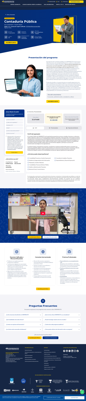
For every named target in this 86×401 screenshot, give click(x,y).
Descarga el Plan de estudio (50, 237)
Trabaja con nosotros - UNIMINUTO (49, 367)
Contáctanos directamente (50, 337)
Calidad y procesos (47, 354)
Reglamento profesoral (28, 357)
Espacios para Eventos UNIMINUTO (49, 352)
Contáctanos (65, 1)
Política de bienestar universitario (30, 359)
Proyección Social (70, 4)
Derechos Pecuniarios (28, 350)
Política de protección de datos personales (31, 361)
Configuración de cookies (53, 397)
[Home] (8, 1)
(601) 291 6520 (17, 163)
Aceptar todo (74, 397)
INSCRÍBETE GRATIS (11, 42)
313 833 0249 (8, 167)
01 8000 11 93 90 (73, 357)
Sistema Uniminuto (15, 4)
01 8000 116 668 (9, 163)
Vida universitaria (49, 4)
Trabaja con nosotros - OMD (48, 369)
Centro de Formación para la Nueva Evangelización (52, 358)
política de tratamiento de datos (14, 149)
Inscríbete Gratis (75, 1)
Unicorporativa (46, 365)
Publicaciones (46, 363)
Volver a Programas (11, 14)
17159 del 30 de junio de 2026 (33, 26)
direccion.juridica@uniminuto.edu (11, 361)
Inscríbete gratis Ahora (34, 237)
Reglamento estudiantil (28, 355)
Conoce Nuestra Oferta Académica (32, 4)
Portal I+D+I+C (60, 4)
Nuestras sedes (52, 1)
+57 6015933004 (69, 356)
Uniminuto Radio (46, 350)
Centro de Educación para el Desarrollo (50, 356)
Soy (58, 1)
